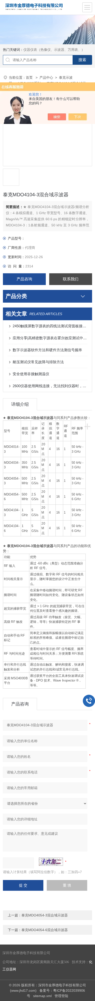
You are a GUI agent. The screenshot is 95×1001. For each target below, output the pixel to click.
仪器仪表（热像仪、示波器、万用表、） (54, 50)
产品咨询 (24, 279)
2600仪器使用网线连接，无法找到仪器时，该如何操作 (50, 386)
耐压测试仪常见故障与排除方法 (38, 362)
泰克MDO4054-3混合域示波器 (44, 915)
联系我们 (70, 279)
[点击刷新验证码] (51, 862)
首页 (30, 77)
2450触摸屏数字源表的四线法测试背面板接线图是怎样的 (50, 326)
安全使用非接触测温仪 (31, 374)
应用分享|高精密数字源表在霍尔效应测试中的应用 (50, 338)
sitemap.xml (42, 996)
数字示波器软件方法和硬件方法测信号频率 (47, 350)
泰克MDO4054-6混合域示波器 (44, 930)
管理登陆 (61, 996)
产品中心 (46, 77)
